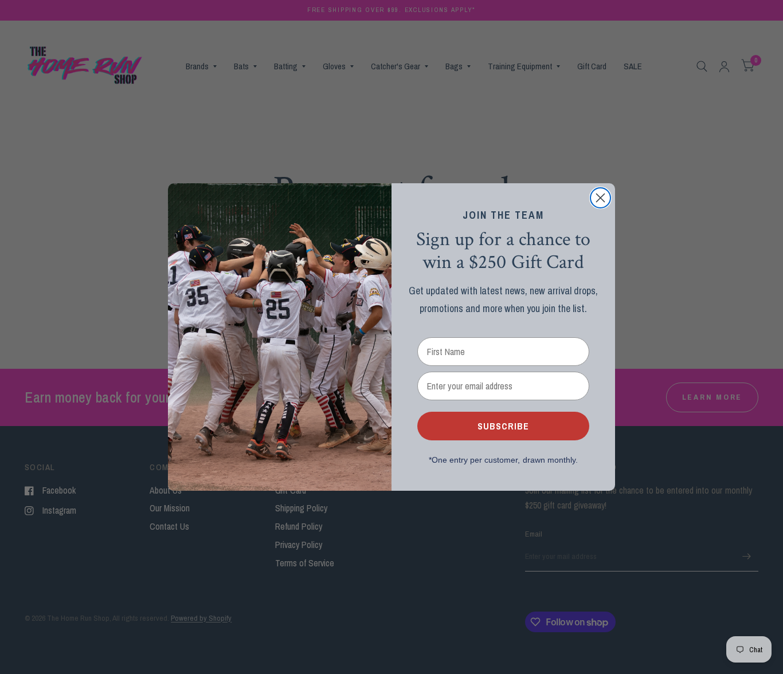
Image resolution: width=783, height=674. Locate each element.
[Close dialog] (600, 198)
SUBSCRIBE (503, 426)
